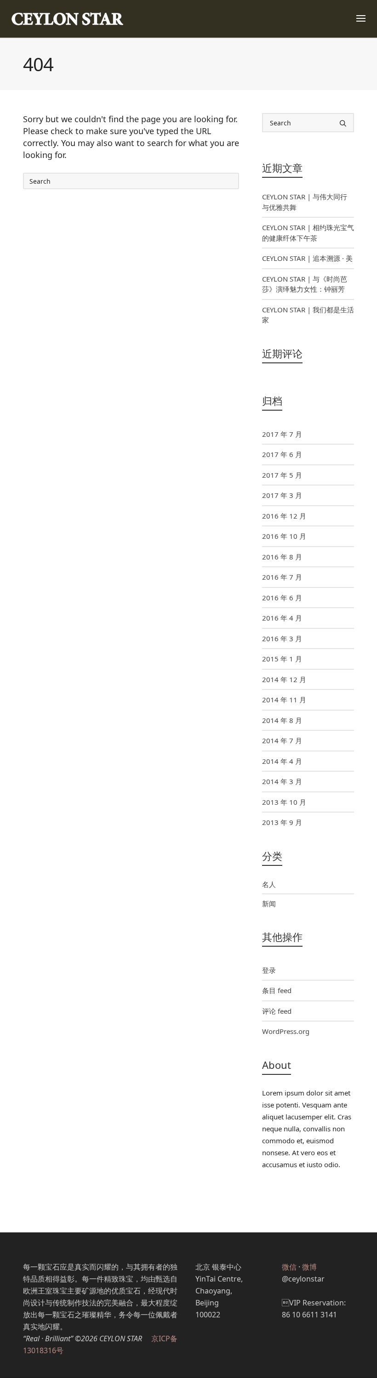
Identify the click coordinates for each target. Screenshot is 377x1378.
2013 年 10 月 (284, 802)
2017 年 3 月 (282, 495)
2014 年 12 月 (284, 679)
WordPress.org (285, 1031)
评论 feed (276, 1011)
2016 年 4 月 (282, 617)
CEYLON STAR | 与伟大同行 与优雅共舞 (304, 202)
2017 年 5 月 (282, 475)
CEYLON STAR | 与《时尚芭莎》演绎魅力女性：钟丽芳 (304, 284)
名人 (269, 884)
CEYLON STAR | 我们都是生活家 (308, 315)
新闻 (269, 903)
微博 (309, 1267)
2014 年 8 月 (282, 720)
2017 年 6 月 (282, 454)
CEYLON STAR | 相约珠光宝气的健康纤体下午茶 (308, 233)
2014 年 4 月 (282, 761)
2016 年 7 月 (282, 577)
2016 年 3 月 (282, 638)
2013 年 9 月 (282, 822)
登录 (269, 970)
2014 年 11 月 (284, 699)
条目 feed (276, 990)
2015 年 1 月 (282, 658)
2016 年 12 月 (284, 515)
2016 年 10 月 (284, 536)
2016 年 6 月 (282, 597)
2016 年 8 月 (282, 556)
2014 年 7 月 (282, 740)
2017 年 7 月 (282, 434)
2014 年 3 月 (282, 781)
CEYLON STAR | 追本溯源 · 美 (307, 258)
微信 (289, 1267)
